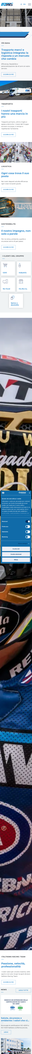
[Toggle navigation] (29, 4)
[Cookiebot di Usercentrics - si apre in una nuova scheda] (19, 493)
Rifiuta (16, 559)
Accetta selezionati (16, 554)
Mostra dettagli (22, 543)
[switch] (27, 526)
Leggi (6, 1032)
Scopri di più (8, 74)
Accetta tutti (16, 549)
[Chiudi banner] (29, 492)
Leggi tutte (23, 990)
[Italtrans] (7, 4)
